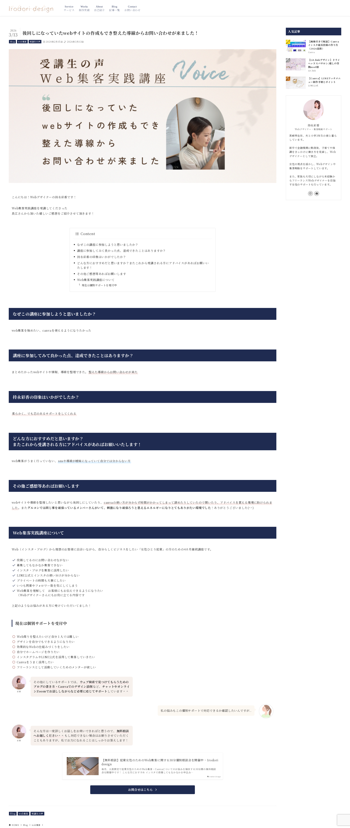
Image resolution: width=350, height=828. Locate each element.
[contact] (316, 193)
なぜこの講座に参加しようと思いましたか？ (107, 245)
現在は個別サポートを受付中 (99, 285)
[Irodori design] (31, 8)
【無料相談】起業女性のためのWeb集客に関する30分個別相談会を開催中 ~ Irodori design (160, 762)
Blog (12, 41)
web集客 (22, 41)
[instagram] (310, 193)
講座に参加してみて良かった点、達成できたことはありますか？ (121, 251)
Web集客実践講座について (95, 280)
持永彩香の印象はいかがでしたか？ (101, 257)
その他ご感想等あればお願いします (101, 274)
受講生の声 (35, 41)
